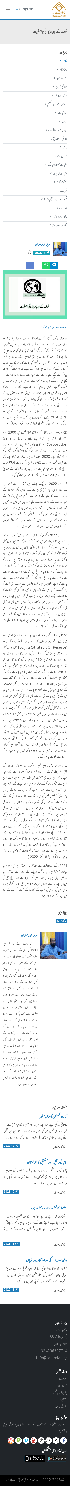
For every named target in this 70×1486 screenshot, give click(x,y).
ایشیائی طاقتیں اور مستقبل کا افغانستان (47, 1162)
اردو (16, 9)
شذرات (63, 208)
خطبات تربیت (60, 174)
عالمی (64, 148)
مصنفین (63, 1400)
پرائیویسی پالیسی (59, 1393)
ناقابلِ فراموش (60, 217)
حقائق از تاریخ (60, 139)
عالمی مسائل (61, 921)
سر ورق (63, 1378)
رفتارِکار (63, 70)
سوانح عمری (61, 87)
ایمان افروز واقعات (57, 130)
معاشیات (62, 113)
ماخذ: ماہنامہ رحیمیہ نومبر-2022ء (52, 327)
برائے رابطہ (61, 1407)
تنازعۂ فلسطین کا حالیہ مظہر (53, 1117)
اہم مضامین (61, 78)
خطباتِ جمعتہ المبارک (57, 165)
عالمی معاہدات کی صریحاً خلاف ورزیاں (46, 1260)
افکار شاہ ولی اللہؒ (59, 226)
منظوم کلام (61, 182)
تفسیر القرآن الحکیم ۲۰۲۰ (55, 199)
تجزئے (63, 191)
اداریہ (64, 122)
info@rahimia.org (51, 1358)
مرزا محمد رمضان (42, 245)
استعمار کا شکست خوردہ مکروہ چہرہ (49, 1208)
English (26, 9)
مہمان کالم (62, 156)
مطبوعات (62, 1386)
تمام (65, 61)
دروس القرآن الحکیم (57, 104)
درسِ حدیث (61, 96)
